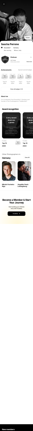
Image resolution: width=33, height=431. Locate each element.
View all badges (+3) (16, 89)
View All (27, 157)
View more (29, 61)
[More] (31, 57)
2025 (4, 146)
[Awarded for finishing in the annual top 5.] (20, 76)
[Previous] (4, 4)
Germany (16, 47)
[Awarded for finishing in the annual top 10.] (4, 76)
